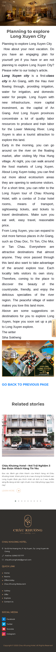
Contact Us (8, 602)
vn (44, 5)
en (40, 5)
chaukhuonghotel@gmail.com (18, 560)
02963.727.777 (18, 556)
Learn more (8, 491)
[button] (15, 501)
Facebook (11, 619)
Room (6, 576)
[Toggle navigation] (4, 4)
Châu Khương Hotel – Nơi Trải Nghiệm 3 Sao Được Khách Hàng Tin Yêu (26, 467)
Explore (7, 598)
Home (7, 573)
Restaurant (21, 584)
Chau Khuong (10, 584)
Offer (6, 594)
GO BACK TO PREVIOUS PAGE (25, 384)
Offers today (9, 580)
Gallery (7, 591)
